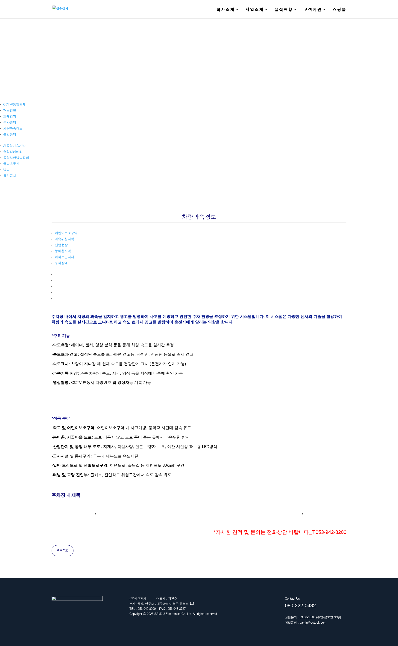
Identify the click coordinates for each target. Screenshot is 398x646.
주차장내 (61, 263)
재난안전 (9, 110)
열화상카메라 (13, 151)
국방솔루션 (11, 163)
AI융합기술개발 (14, 145)
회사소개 (226, 10)
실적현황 (284, 10)
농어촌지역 (63, 251)
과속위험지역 (64, 239)
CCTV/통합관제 (14, 104)
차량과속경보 (13, 128)
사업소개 (255, 10)
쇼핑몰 (339, 10)
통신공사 (9, 175)
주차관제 (9, 122)
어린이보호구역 (66, 233)
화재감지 (9, 116)
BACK (62, 550)
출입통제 (9, 134)
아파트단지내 (64, 257)
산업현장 (61, 245)
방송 (6, 169)
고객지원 (313, 10)
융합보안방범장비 (16, 157)
